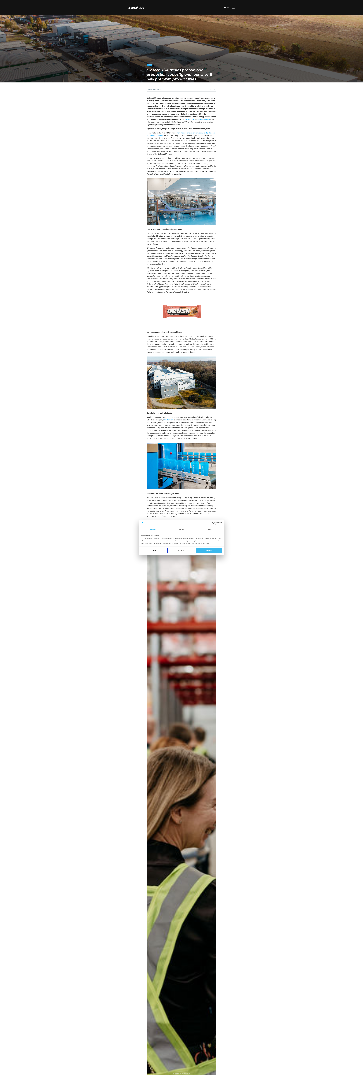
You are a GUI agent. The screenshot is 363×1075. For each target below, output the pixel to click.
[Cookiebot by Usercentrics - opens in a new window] (213, 523)
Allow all (209, 550)
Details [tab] (181, 529)
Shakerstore (169, 420)
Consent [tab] (153, 529)
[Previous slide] (149, 806)
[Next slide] (214, 806)
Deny (154, 550)
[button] (173, 1073)
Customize (180, 550)
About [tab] (210, 529)
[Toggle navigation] (233, 8)
